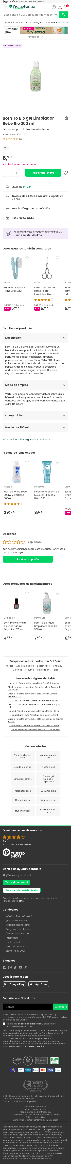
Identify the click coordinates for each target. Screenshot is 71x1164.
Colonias (17, 669)
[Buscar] (63, 14)
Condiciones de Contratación (35, 1112)
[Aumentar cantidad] (17, 173)
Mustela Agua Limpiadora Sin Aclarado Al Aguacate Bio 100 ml (34, 688)
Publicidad (12, 937)
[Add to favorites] (65, 172)
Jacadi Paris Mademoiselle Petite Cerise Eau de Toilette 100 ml (35, 720)
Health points (13, 942)
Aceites (9, 665)
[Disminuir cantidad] (6, 173)
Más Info (37, 235)
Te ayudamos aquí (16, 882)
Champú (57, 665)
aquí (20, 900)
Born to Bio (9, 134)
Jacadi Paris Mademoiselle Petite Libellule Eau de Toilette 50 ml (32, 695)
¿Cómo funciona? (16, 920)
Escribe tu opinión (28, 559)
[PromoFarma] (22, 7)
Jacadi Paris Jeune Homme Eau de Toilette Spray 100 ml (34, 705)
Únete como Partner (18, 933)
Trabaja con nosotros (18, 924)
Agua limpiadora (25, 665)
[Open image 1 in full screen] (35, 76)
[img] (35, 140)
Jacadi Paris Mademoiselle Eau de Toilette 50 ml (35, 729)
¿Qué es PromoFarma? (19, 916)
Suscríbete (61, 1007)
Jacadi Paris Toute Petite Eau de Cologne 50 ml (34, 715)
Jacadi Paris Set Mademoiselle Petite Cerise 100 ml (34, 711)
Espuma (29, 669)
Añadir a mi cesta (43, 172)
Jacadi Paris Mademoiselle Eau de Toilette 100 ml (34, 725)
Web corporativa (15, 946)
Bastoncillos (43, 665)
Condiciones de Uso (35, 1109)
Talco (55, 669)
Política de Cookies (35, 1117)
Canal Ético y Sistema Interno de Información (35, 1119)
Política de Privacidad (34, 1046)
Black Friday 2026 (16, 950)
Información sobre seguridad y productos (27, 439)
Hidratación (43, 669)
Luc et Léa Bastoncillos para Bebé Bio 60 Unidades (34, 683)
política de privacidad (30, 1023)
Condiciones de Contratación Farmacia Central (35, 1114)
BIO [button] (5, 147)
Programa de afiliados (18, 929)
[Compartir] (66, 118)
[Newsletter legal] (5, 1025)
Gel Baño (19, 22)
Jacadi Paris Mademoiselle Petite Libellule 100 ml (34, 700)
